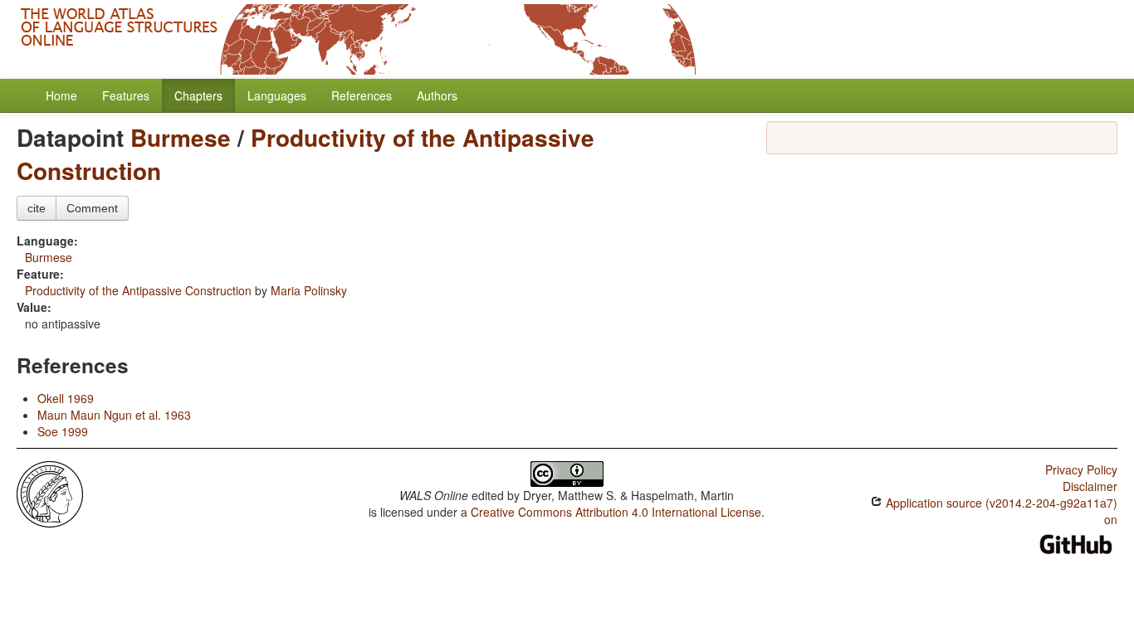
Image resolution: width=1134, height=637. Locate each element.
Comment (92, 208)
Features (125, 95)
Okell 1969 (65, 398)
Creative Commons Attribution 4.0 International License (616, 511)
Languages (276, 95)
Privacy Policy (1081, 469)
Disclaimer (1090, 486)
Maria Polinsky (309, 290)
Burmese (180, 137)
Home (61, 95)
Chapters (198, 95)
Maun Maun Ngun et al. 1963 (114, 414)
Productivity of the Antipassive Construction (305, 153)
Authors (437, 95)
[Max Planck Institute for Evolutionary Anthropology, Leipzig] (50, 492)
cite (36, 208)
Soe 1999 (62, 431)
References (361, 95)
